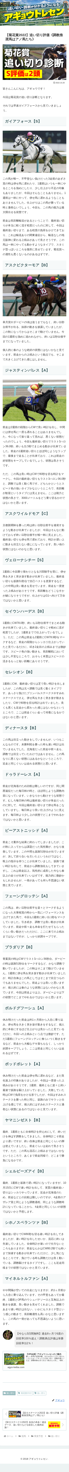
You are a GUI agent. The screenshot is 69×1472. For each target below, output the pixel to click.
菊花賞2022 (26, 1393)
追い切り (11, 1393)
